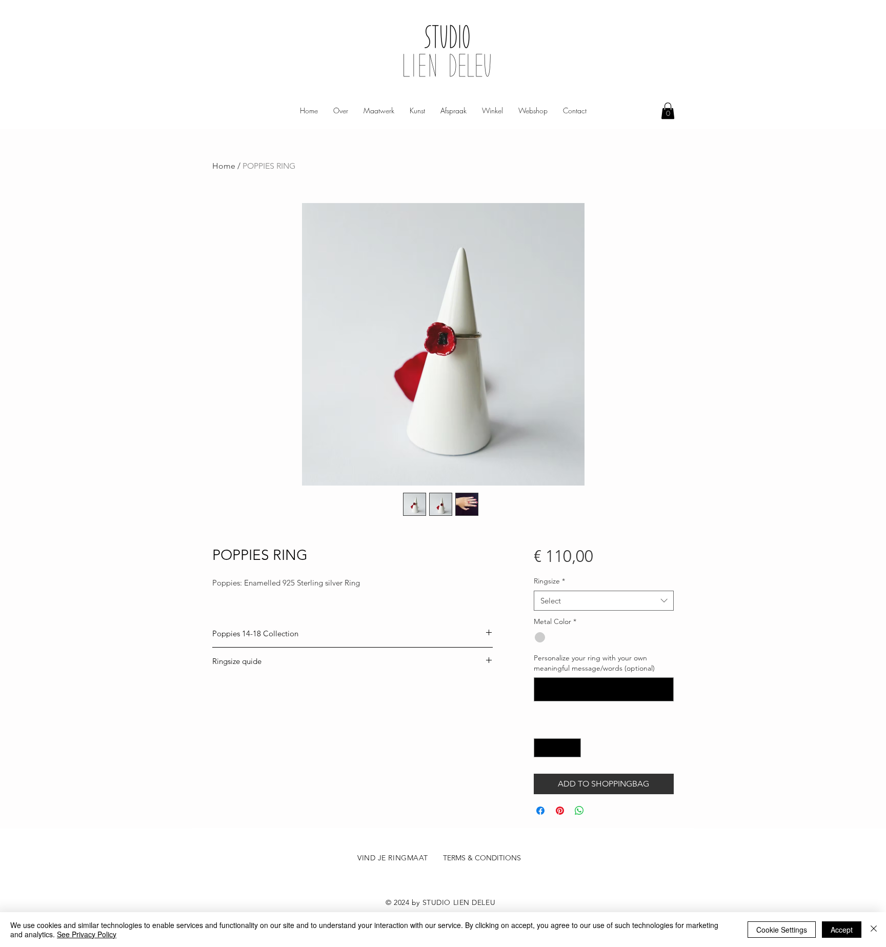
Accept (842, 929)
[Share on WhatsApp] (579, 810)
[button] (668, 111)
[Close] (874, 929)
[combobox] (604, 601)
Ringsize (549, 581)
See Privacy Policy (86, 934)
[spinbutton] (557, 748)
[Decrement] (541, 748)
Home (223, 166)
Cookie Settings (781, 929)
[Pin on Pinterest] (560, 810)
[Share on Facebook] (540, 810)
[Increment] (573, 748)
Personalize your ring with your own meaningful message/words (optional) (594, 663)
